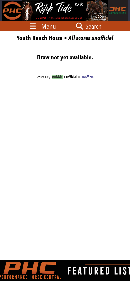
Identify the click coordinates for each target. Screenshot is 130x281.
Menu (48, 26)
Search (93, 26)
